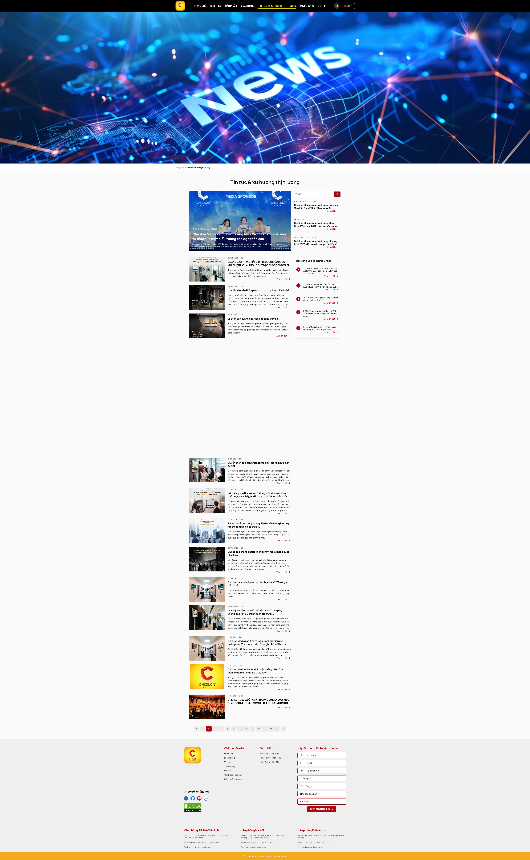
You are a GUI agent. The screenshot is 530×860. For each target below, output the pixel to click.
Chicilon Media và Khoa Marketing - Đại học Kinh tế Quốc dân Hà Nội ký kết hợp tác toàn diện (320, 271)
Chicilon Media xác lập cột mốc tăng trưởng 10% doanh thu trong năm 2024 (320, 285)
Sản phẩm (231, 5)
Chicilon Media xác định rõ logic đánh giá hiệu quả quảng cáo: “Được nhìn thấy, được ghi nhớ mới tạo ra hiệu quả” (257, 642)
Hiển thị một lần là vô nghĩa (243, 375)
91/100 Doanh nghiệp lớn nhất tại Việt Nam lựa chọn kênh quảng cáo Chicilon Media (320, 314)
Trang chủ (200, 5)
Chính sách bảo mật (233, 775)
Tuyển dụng (307, 5)
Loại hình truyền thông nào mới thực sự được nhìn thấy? (258, 290)
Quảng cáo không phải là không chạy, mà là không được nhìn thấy (258, 553)
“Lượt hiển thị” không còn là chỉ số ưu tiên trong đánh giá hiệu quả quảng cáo (259, 434)
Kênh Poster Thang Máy (271, 757)
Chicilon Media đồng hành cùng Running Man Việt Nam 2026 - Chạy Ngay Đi (316, 206)
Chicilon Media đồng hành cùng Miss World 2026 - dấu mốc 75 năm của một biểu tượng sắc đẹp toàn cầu (239, 236)
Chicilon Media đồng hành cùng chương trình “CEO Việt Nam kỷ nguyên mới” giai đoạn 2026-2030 (315, 243)
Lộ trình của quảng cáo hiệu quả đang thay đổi (253, 318)
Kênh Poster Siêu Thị (269, 762)
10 (259, 728)
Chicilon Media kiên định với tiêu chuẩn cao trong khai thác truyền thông (320, 328)
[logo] (192, 755)
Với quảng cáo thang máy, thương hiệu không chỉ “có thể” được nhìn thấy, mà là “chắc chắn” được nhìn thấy (257, 494)
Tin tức (227, 762)
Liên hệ (321, 5)
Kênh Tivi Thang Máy (269, 753)
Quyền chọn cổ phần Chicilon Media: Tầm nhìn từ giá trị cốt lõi (259, 464)
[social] (186, 798)
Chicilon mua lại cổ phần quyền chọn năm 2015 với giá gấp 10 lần (257, 584)
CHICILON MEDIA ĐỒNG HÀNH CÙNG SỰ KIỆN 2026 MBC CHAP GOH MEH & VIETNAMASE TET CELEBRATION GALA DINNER (259, 701)
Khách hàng (247, 5)
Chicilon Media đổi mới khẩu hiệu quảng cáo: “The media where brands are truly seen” (255, 671)
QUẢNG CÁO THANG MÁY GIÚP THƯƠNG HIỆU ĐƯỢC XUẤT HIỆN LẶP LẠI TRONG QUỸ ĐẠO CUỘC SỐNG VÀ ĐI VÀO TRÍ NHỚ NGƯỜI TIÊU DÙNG (258, 263)
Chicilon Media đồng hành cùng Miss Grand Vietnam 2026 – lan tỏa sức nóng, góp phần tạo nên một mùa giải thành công (317, 225)
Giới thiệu (216, 5)
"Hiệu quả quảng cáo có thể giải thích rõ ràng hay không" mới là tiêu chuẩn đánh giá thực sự (255, 612)
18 (277, 728)
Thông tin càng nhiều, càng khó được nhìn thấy (254, 403)
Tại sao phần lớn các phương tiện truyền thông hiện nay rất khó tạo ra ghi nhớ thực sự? (258, 525)
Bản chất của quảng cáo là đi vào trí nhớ (250, 347)
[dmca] (192, 807)
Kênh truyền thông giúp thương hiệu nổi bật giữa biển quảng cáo (320, 299)
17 (271, 728)
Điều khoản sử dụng (233, 779)
